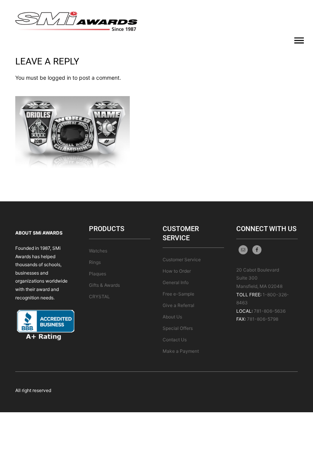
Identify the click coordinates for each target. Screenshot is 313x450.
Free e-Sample (178, 294)
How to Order (177, 271)
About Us (172, 317)
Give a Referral (178, 305)
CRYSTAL (99, 296)
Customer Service (182, 259)
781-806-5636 (270, 311)
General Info (176, 282)
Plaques (97, 273)
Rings (95, 262)
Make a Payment (181, 351)
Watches (98, 251)
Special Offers (178, 328)
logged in (59, 77)
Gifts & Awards (104, 285)
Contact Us (175, 339)
